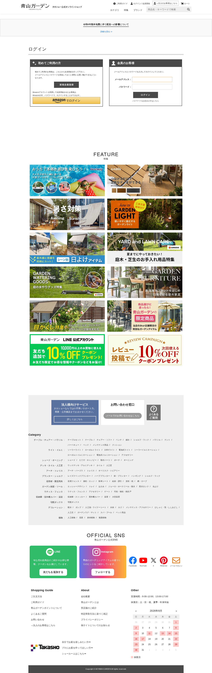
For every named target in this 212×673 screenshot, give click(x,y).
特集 (126, 10)
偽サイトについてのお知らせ (95, 625)
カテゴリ (114, 10)
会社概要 (85, 596)
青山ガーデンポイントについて (46, 608)
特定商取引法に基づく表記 (94, 614)
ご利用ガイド (37, 602)
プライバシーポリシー (92, 619)
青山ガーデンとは (90, 602)
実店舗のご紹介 (89, 608)
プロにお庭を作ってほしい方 (76, 648)
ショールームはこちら (73, 654)
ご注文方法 (36, 596)
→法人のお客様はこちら (43, 625)
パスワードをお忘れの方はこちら (145, 101)
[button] (66, 100)
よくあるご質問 (38, 614)
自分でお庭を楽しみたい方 (75, 642)
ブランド (137, 10)
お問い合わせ (37, 619)
